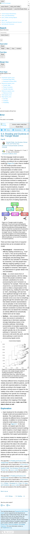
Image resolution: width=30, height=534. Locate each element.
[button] (5, 100)
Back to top (3, 491)
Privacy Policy (4, 524)
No (9, 505)
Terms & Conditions (13, 524)
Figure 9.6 (11, 163)
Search (3, 532)
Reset (2, 46)
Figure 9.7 (14, 424)
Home (8, 130)
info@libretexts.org (7, 527)
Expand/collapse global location (28, 130)
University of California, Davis (9, 153)
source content (14, 470)
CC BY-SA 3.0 (24, 464)
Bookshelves (18, 130)
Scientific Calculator (8, 89)
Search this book (4, 29)
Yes (4, 505)
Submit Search (4, 35)
